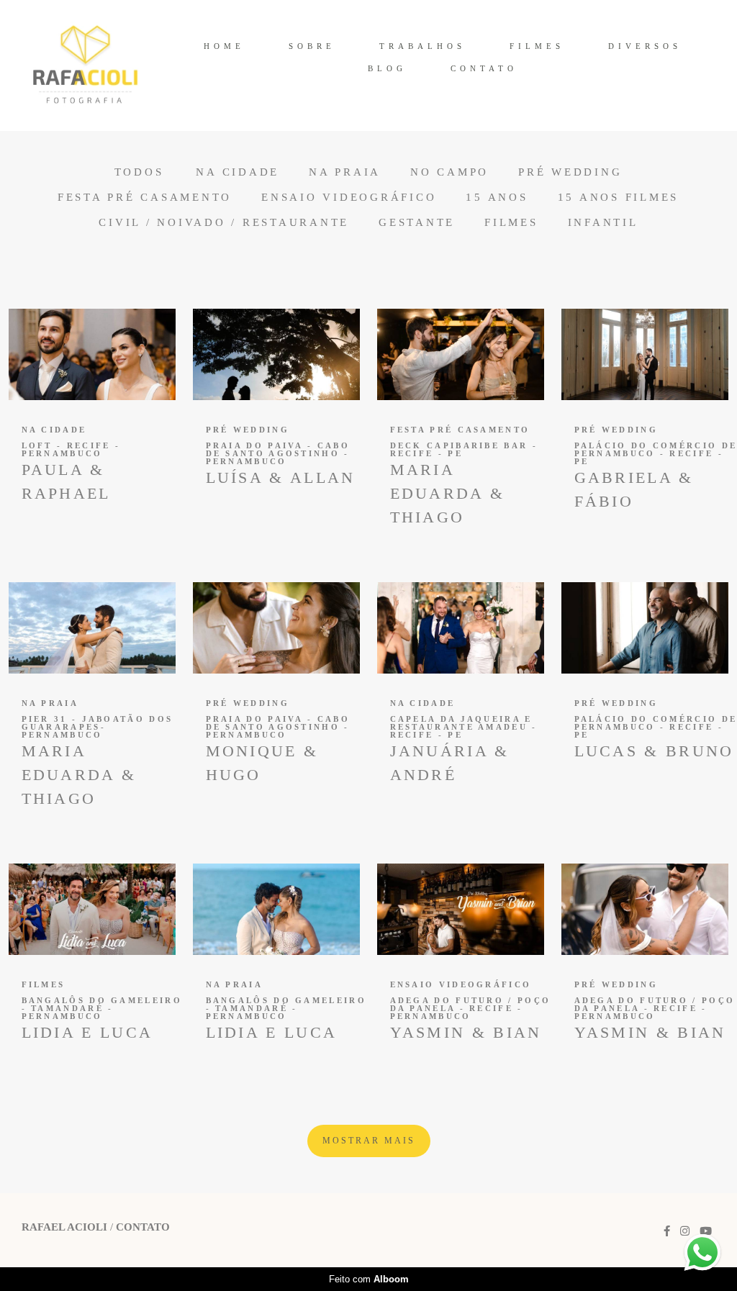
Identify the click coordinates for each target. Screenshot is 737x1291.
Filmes (511, 222)
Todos (139, 172)
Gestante (417, 222)
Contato (143, 1227)
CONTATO (484, 68)
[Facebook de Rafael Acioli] (667, 1231)
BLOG (387, 68)
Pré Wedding (570, 172)
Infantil (603, 222)
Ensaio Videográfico (348, 197)
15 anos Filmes (618, 197)
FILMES (537, 46)
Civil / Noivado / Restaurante (224, 222)
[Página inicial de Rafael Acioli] (85, 65)
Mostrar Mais (368, 1141)
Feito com (369, 1279)
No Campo (449, 172)
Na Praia (345, 172)
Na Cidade (237, 172)
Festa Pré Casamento (145, 197)
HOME (224, 46)
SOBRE (312, 46)
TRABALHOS (422, 46)
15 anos (497, 197)
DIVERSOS (645, 46)
